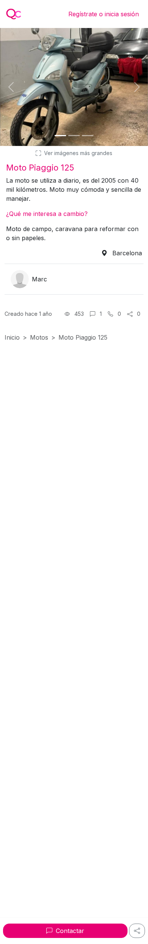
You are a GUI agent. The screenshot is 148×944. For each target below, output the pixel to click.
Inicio (12, 337)
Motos (39, 337)
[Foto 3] (87, 135)
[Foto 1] (60, 135)
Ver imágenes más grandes (77, 153)
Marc (39, 279)
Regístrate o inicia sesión (103, 14)
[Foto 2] (74, 135)
